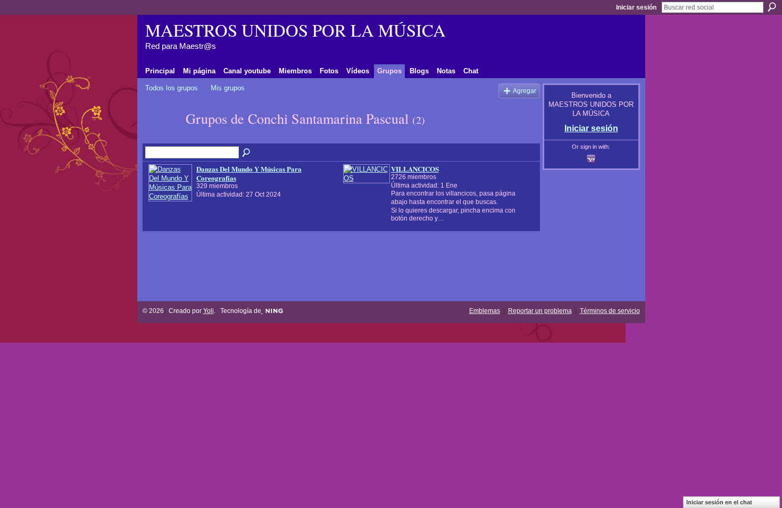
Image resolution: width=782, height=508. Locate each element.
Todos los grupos (171, 88)
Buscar (772, 7)
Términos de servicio (610, 311)
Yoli (208, 311)
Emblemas (484, 311)
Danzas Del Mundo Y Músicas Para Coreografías (249, 173)
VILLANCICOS (415, 169)
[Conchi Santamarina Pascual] (162, 137)
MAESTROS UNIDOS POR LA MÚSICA (295, 29)
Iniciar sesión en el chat (719, 502)
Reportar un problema (540, 311)
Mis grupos (228, 88)
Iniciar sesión (636, 7)
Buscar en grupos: (247, 153)
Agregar (524, 90)
